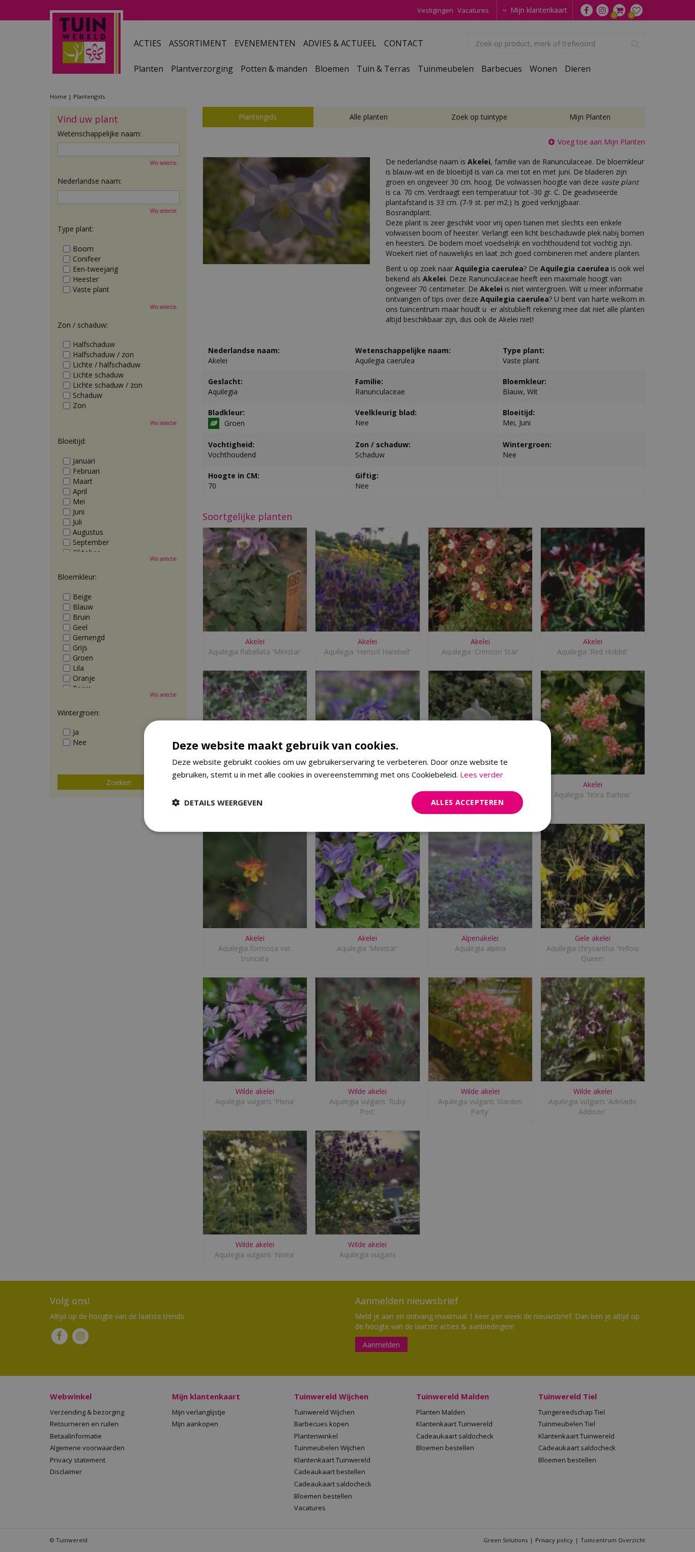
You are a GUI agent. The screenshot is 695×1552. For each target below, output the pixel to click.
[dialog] (347, 776)
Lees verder (481, 774)
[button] (217, 802)
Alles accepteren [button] (467, 802)
